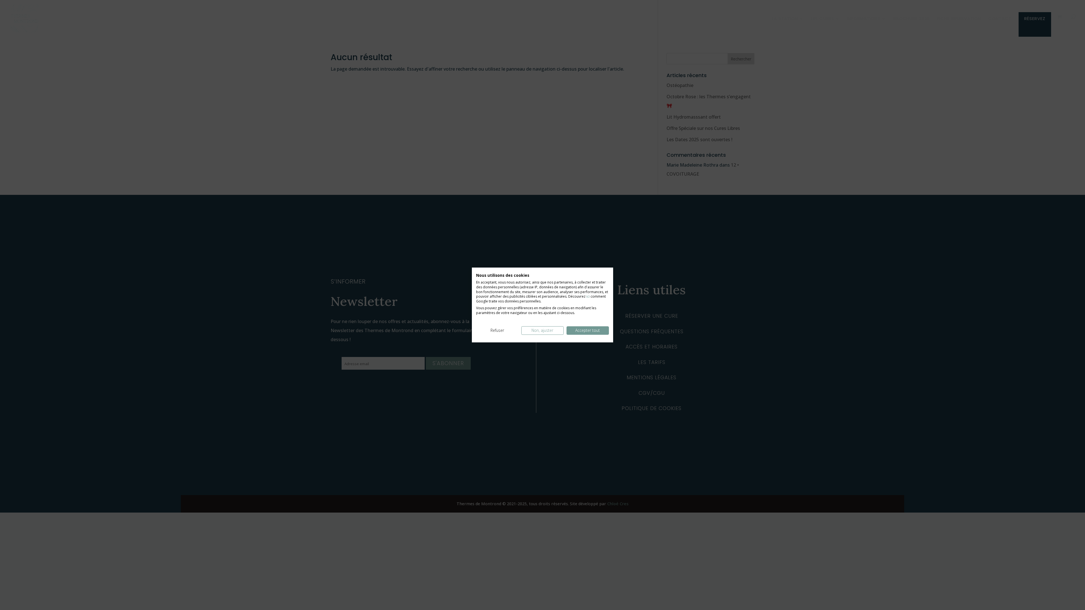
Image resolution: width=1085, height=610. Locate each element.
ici (588, 296)
